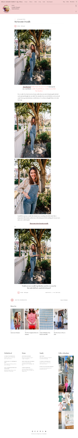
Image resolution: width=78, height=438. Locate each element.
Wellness (30, 1)
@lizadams (66, 353)
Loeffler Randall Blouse (37, 89)
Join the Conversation (19, 300)
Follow (67, 1)
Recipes (26, 1)
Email (59, 292)
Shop (64, 1)
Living (40, 1)
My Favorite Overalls (22, 22)
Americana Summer (15, 332)
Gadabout (45, 433)
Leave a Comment (64, 300)
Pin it (54, 292)
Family (44, 1)
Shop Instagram (50, 1)
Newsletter (72, 1)
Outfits (35, 1)
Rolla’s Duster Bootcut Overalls (39, 87)
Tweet (57, 292)
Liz (15, 19)
